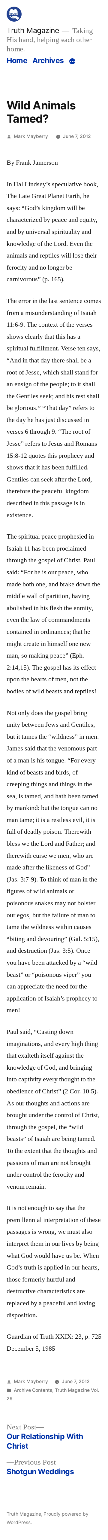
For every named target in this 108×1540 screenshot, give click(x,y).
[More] (72, 61)
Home (17, 60)
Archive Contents (33, 1390)
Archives (48, 60)
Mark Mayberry (31, 136)
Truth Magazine (33, 30)
